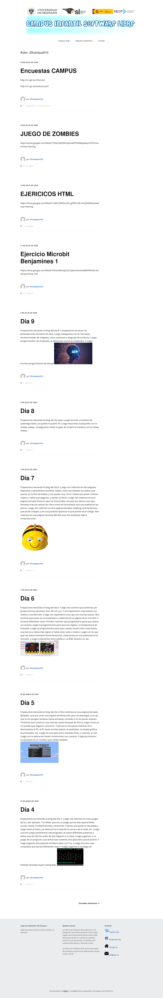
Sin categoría (28, 166)
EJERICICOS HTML (47, 193)
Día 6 (27, 598)
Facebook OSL (115, 939)
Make (65, 991)
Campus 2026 (64, 41)
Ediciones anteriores (84, 41)
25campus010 (36, 99)
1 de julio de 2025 (28, 590)
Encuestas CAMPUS (48, 70)
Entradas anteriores (88, 903)
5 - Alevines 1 (28, 383)
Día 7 (27, 477)
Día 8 (27, 410)
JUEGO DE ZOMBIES (49, 133)
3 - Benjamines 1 (30, 106)
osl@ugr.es (114, 955)
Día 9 (27, 321)
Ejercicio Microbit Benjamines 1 (44, 257)
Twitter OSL (114, 932)
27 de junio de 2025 (29, 801)
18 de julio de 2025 (29, 62)
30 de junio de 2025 (29, 694)
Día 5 (27, 702)
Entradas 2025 (44, 106)
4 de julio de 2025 (28, 313)
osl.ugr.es (113, 947)
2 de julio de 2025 (28, 469)
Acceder (101, 41)
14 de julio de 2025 (29, 185)
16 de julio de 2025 (29, 125)
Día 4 (27, 809)
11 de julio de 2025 (29, 246)
